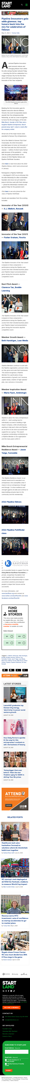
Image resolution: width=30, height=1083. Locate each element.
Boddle (3, 657)
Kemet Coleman (7, 959)
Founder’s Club (7, 1029)
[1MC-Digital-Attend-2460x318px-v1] (15, 675)
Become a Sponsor (8, 1034)
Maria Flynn (5, 660)
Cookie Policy (5, 1080)
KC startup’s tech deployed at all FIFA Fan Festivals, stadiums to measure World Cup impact (15, 882)
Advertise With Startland (9, 1031)
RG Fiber (24, 662)
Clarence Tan (19, 657)
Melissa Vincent (12, 660)
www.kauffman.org (8, 593)
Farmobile (4, 659)
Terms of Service (14, 1080)
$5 (7, 636)
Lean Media (22, 659)
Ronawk (4, 664)
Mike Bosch (20, 660)
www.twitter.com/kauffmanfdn (11, 596)
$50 (19, 643)
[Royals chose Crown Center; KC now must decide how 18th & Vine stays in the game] (15, 940)
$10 (7, 643)
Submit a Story (7, 1036)
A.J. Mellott (9, 655)
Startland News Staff (8, 853)
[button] (22, 5)
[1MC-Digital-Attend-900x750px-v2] (15, 788)
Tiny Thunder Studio (6, 1079)
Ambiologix (15, 655)
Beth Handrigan (23, 655)
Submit (8, 1070)
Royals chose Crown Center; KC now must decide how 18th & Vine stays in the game (14, 954)
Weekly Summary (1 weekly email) (14, 1064)
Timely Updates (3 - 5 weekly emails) (13, 1060)
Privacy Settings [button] (16, 1079)
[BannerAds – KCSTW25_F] (15, 13)
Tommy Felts (15, 33)
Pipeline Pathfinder (16, 662)
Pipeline (8, 662)
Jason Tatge (15, 659)
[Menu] (26, 5)
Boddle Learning (10, 657)
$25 (19, 636)
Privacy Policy (24, 1079)
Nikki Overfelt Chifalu (8, 887)
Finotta (9, 659)
